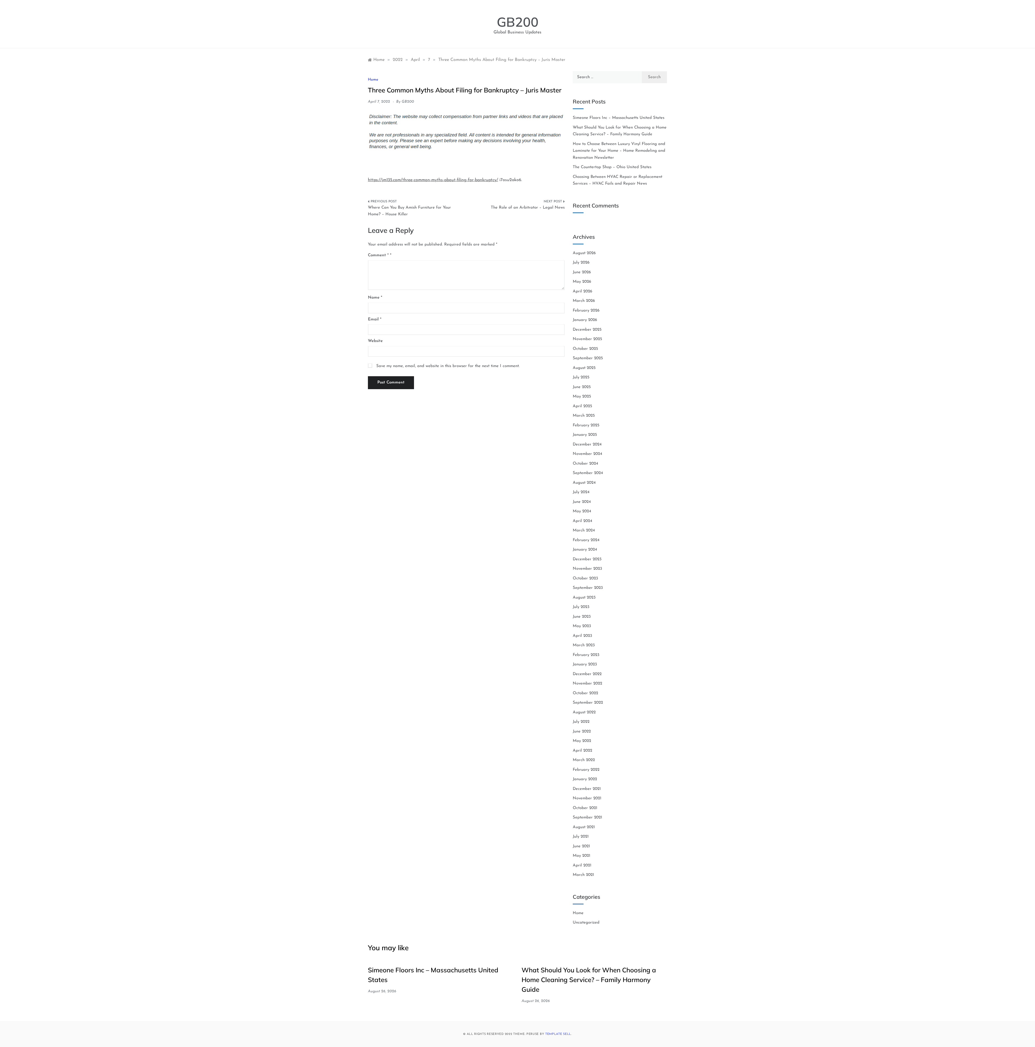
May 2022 (582, 741)
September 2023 (588, 588)
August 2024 (584, 483)
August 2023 (584, 598)
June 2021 (581, 846)
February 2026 (586, 311)
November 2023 (587, 569)
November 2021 (587, 798)
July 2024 (581, 492)
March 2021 (583, 875)
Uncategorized (586, 923)
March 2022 (584, 760)
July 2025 (581, 377)
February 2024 (586, 540)
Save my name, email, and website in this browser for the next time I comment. (448, 366)
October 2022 (585, 693)
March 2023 (584, 645)
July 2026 (581, 263)
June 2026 (582, 272)
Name (375, 298)
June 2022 (582, 732)
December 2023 (587, 559)
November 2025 (587, 339)
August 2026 (584, 253)
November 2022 (587, 684)
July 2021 (581, 837)
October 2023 (585, 578)
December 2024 (587, 445)
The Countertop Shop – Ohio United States (612, 167)
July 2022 (581, 722)
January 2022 (585, 779)
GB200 (518, 22)
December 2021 (587, 789)
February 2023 (586, 655)
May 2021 (581, 856)
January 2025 (585, 435)
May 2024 (582, 511)
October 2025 (585, 349)
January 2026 (585, 320)
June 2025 (582, 387)
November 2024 (587, 454)
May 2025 (582, 397)
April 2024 (582, 521)
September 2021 (587, 818)
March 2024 (584, 530)
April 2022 (582, 751)
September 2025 (588, 358)
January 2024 (585, 550)
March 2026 (584, 301)
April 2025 (582, 406)
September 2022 (588, 703)
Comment (378, 255)
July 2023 (581, 607)
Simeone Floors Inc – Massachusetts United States (618, 118)
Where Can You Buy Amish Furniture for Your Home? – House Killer (409, 211)
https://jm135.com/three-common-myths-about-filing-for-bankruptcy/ (433, 180)
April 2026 (582, 291)
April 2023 (582, 636)
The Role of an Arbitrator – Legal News (528, 208)
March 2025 (584, 416)
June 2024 (582, 502)
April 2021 (582, 865)
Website (375, 341)
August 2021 (584, 827)
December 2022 (587, 674)
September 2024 (588, 473)
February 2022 (586, 770)
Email (374, 319)
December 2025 (587, 330)
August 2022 (584, 712)
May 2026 (582, 282)
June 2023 (582, 617)
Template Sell (558, 1034)
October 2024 (585, 464)
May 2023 (582, 626)
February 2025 (586, 425)
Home (373, 80)
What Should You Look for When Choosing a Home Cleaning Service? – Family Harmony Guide (589, 979)
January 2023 (585, 664)
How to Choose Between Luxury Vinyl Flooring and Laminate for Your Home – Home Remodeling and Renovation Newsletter (619, 151)
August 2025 (584, 368)
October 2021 (585, 808)
